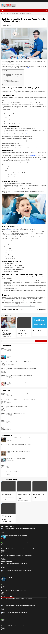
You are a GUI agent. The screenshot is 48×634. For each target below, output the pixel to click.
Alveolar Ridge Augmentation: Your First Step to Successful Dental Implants (8, 332)
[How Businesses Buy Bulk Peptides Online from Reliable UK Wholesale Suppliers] (24, 486)
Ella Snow (9, 499)
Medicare (28, 133)
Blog (2, 493)
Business (19, 493)
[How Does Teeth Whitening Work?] (39, 322)
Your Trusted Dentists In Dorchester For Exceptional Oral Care (24, 332)
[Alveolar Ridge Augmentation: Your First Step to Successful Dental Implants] (8, 322)
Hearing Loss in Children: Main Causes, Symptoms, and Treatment (13, 309)
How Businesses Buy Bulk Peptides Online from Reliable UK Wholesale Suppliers (24, 496)
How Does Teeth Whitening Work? (37, 331)
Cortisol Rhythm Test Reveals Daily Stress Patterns (7, 518)
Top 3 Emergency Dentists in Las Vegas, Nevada (12, 74)
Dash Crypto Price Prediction (40, 309)
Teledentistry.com (8, 75)
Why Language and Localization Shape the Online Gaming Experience (8, 496)
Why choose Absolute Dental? (12, 79)
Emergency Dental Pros (9, 80)
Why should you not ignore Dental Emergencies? (12, 82)
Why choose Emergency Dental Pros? (13, 81)
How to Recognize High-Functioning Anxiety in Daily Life (39, 496)
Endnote (4, 84)
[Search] (46, 10)
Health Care (4, 515)
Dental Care (4, 16)
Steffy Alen (9, 25)
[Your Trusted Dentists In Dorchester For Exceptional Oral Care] (24, 322)
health (34, 493)
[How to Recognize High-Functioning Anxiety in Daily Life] (39, 486)
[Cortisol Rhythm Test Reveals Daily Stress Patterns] (8, 508)
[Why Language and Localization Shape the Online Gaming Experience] (8, 486)
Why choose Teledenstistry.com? (12, 76)
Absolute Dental (33, 155)
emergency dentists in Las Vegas (26, 67)
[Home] (2, 10)
